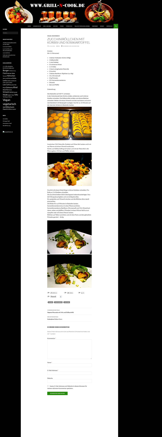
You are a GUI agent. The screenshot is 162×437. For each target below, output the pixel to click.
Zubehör (14, 109)
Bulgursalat (11, 68)
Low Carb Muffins (7, 46)
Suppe (9, 95)
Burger (6, 70)
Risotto (10, 89)
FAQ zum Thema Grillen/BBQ (82, 26)
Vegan (49, 36)
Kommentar (51, 338)
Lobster (10, 82)
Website (50, 378)
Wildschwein (9, 107)
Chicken (11, 70)
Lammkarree (13, 80)
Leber (4, 82)
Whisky (102, 26)
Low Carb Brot (6, 53)
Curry (14, 70)
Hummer (5, 76)
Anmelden (5, 119)
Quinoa (8, 87)
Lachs (5, 80)
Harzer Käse (11, 73)
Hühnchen (11, 76)
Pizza (4, 87)
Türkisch (10, 97)
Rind (15, 87)
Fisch (5, 73)
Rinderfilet (5, 89)
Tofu (16, 95)
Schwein (6, 92)
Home (29, 26)
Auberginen (10, 66)
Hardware (95, 26)
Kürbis (14, 78)
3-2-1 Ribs (5, 66)
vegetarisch (58, 302)
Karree (10, 78)
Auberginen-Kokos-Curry (54, 318)
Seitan (12, 92)
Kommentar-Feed (7, 123)
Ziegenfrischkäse (7, 109)
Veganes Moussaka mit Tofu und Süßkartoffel (60, 311)
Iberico (4, 78)
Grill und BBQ (47, 26)
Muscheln (12, 84)
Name (49, 362)
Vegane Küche (37, 26)
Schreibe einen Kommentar (71, 46)
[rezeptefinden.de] (8, 131)
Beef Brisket (5, 68)
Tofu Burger (5, 97)
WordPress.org (6, 125)
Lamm (8, 80)
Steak (5, 95)
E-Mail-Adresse (52, 370)
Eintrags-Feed (6, 121)
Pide (15, 84)
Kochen (55, 26)
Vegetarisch (56, 36)
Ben (59, 46)
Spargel (15, 92)
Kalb (7, 78)
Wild (4, 107)
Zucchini (66, 302)
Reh (12, 87)
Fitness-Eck (69, 26)
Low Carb (6, 85)
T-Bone (12, 95)
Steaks (62, 26)
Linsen (7, 82)
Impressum (109, 26)
